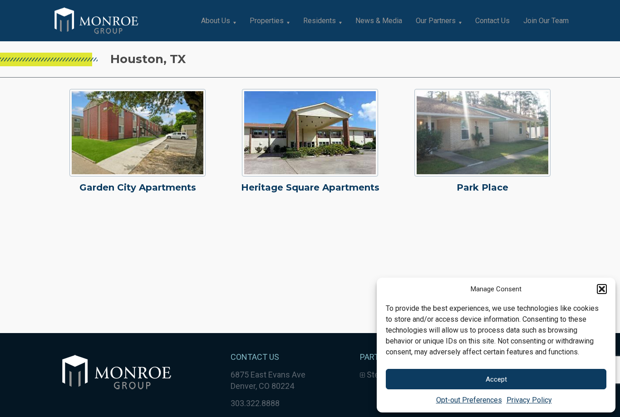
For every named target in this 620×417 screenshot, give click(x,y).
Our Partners (436, 20)
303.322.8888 (255, 403)
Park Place (482, 187)
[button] (601, 289)
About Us (215, 20)
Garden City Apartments (137, 187)
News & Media (378, 20)
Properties (267, 20)
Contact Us (492, 20)
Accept (496, 379)
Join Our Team (546, 20)
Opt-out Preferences (469, 400)
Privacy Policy (529, 400)
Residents (319, 20)
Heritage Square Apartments (310, 187)
